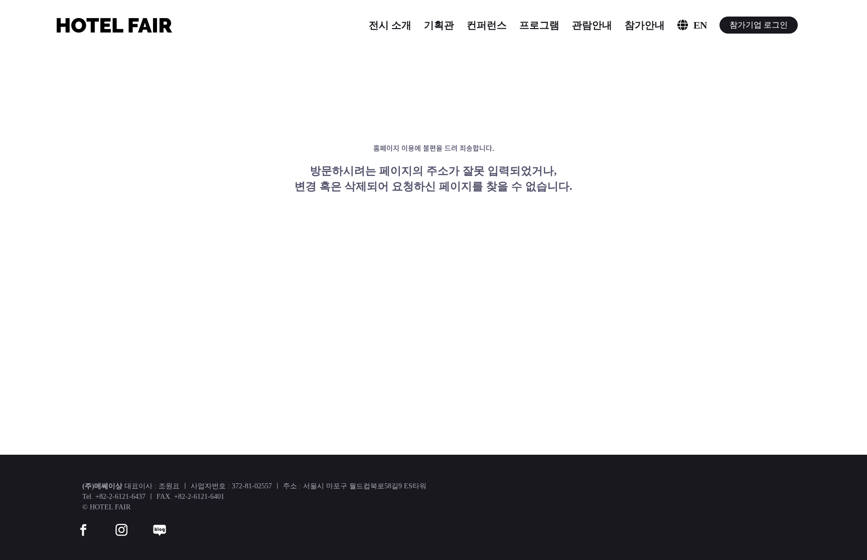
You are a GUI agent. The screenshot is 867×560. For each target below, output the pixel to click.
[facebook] (83, 523)
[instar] (121, 523)
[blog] (160, 523)
